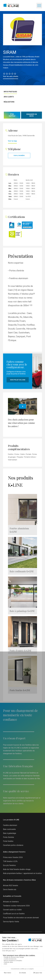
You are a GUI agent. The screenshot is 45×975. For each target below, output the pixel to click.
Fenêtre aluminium (10, 825)
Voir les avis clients (10, 76)
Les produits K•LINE (11, 820)
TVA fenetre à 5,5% (10, 861)
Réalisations (9, 102)
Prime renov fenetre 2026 (13, 857)
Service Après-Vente (11, 922)
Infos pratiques (10, 92)
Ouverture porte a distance (13, 845)
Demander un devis (31, 115)
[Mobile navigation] (39, 5)
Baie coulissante (9, 829)
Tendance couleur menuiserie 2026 (16, 906)
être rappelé (12, 115)
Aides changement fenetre (14, 852)
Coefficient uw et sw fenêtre (14, 914)
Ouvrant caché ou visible (12, 910)
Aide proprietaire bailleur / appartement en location (22, 873)
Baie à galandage (9, 833)
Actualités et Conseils (12, 896)
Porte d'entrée (8, 837)
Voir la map (12, 141)
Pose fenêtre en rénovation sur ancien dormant (21, 918)
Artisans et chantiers (11, 902)
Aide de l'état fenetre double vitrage (16, 869)
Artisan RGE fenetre (10, 885)
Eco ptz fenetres (9, 865)
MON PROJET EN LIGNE (17, 380)
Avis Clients (9, 97)
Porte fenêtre (8, 841)
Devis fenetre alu (9, 889)
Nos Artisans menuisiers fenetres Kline (19, 880)
